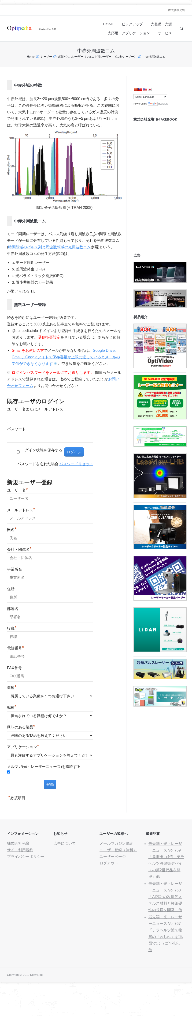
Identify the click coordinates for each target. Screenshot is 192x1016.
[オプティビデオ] (160, 367)
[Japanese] (150, 89)
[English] (145, 89)
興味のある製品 (21, 727)
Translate (163, 103)
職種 (12, 707)
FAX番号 (14, 668)
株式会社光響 (176, 10)
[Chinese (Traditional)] (140, 89)
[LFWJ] (160, 306)
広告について (64, 843)
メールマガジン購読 (116, 843)
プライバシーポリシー (25, 857)
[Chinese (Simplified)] (135, 89)
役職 (12, 628)
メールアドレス (21, 510)
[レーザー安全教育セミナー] (160, 418)
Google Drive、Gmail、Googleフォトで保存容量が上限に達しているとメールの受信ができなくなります (66, 357)
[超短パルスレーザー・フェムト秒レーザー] (160, 678)
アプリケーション (23, 747)
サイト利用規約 (20, 850)
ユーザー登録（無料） (118, 850)
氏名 (12, 530)
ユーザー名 (17, 490)
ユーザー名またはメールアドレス (35, 409)
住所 (11, 589)
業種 (12, 688)
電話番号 (15, 648)
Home (31, 56)
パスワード (16, 429)
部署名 (12, 609)
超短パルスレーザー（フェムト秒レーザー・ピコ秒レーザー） (97, 56)
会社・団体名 (19, 549)
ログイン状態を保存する (41, 450)
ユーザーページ (113, 857)
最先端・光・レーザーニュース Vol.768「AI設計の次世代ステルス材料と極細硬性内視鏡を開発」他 (165, 897)
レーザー (46, 56)
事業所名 (14, 569)
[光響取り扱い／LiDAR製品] (160, 651)
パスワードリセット (76, 464)
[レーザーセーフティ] (160, 705)
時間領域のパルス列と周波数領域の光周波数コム (49, 247)
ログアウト (109, 863)
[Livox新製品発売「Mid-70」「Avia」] (160, 281)
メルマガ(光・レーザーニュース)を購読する (44, 767)
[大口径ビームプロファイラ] (160, 497)
